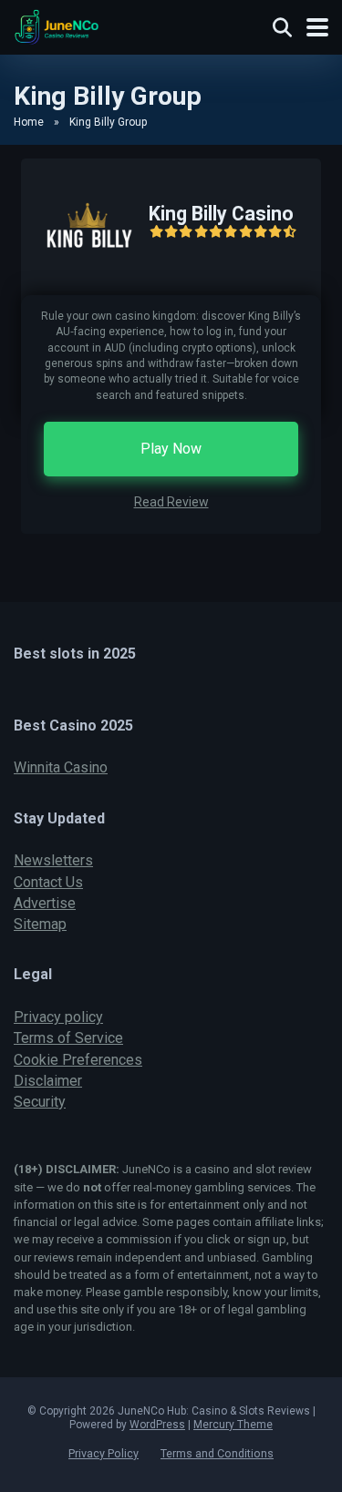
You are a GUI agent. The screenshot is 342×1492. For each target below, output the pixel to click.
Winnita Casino (61, 767)
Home (29, 122)
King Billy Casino (221, 213)
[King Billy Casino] (78, 290)
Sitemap (40, 924)
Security (40, 1101)
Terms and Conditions (217, 1453)
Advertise (45, 903)
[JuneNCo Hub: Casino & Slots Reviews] (56, 25)
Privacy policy (58, 1017)
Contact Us (48, 882)
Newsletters (53, 860)
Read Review (171, 502)
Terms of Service (68, 1038)
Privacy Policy (103, 1453)
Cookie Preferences (78, 1059)
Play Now (171, 448)
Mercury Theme (233, 1424)
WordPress (157, 1424)
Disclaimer (48, 1080)
